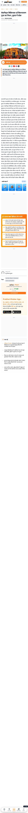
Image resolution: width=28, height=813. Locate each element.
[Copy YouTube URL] (14, 66)
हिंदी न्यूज (13, 306)
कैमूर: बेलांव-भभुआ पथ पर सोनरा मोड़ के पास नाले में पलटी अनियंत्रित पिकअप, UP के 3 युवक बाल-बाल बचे (14, 235)
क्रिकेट (4, 304)
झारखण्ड (4, 5)
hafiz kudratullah (10, 280)
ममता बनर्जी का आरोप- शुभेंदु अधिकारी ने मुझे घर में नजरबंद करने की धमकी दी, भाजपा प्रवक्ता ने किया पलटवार (14, 368)
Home (2, 9)
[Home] (8, 2)
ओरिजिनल (24, 5)
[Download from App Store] (16, 312)
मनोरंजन (12, 302)
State (7, 9)
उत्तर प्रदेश (13, 5)
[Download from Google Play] (7, 312)
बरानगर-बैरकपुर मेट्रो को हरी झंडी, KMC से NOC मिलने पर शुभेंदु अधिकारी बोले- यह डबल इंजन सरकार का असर (14, 362)
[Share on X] (18, 66)
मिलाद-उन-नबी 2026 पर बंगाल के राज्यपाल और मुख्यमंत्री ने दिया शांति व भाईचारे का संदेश (14, 356)
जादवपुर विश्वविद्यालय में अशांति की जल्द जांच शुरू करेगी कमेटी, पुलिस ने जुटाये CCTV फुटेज (14, 350)
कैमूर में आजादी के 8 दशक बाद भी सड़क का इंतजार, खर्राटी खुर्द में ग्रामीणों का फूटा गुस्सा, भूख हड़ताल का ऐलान (14, 242)
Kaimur (16, 9)
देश (3, 302)
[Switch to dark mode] (20, 2)
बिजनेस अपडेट (18, 302)
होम (1, 5)
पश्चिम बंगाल (18, 5)
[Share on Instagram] (16, 66)
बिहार (8, 5)
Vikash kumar (8, 18)
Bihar (11, 9)
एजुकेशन (7, 302)
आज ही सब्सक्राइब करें (14, 293)
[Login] (14, 810)
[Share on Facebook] (12, 66)
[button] (14, 51)
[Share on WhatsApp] (9, 66)
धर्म (23, 302)
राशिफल (9, 304)
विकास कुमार (9, 273)
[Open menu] (2, 2)
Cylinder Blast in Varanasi (12, 278)
